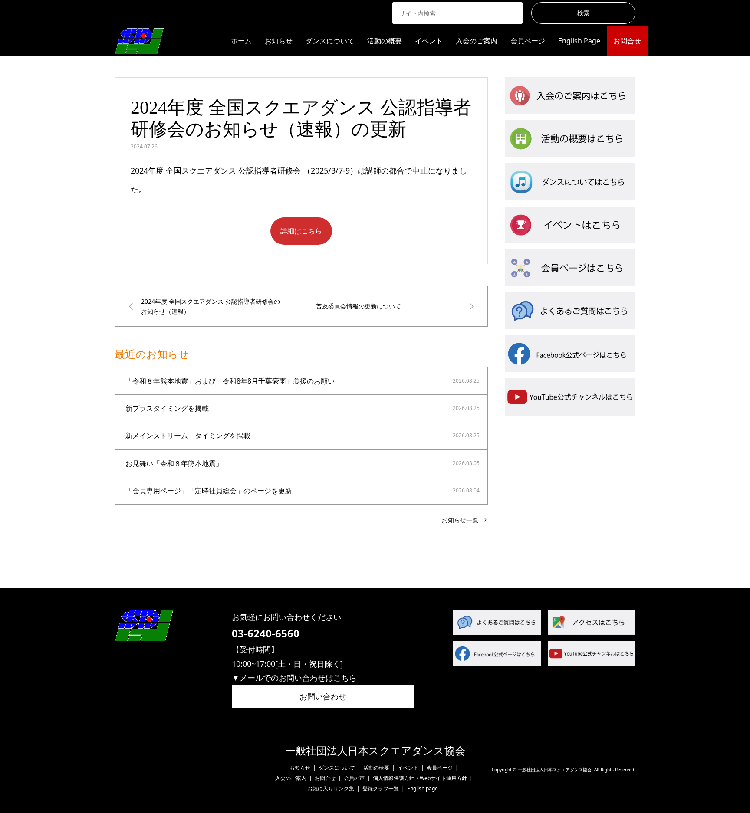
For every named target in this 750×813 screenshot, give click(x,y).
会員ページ (527, 41)
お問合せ (627, 41)
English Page (579, 41)
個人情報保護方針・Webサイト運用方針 (420, 778)
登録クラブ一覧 (380, 788)
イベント (429, 41)
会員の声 (354, 778)
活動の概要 (384, 41)
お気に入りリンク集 (330, 788)
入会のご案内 (476, 41)
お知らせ (279, 41)
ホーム (241, 41)
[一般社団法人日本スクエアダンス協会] (139, 40)
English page (422, 788)
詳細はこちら (301, 231)
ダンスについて (330, 41)
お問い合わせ (322, 696)
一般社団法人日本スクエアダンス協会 (375, 751)
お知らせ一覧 (460, 520)
